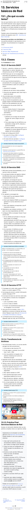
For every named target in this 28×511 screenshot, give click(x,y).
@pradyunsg (17, 507)
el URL (22, 309)
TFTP (20, 367)
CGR (13, 506)
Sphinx (11, 507)
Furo (22, 507)
